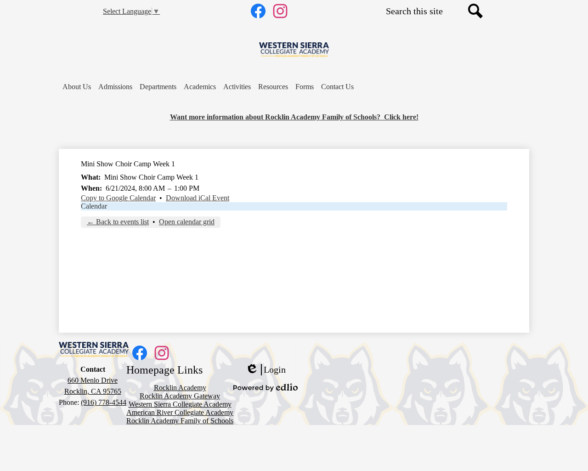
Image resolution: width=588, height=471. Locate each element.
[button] (77, 87)
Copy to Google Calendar (118, 198)
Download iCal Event (197, 198)
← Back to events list (118, 222)
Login (265, 369)
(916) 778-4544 (103, 402)
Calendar (94, 206)
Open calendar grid (187, 222)
